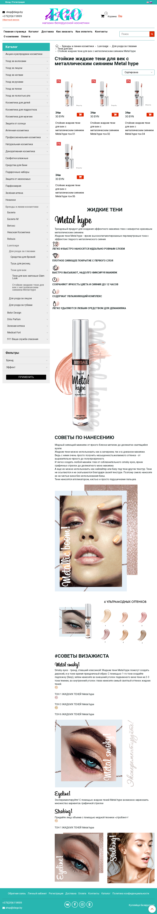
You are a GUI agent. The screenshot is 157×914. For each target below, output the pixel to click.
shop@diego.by (14, 12)
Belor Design (14, 312)
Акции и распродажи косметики (24, 54)
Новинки (11, 199)
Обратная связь (17, 893)
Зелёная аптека (14, 192)
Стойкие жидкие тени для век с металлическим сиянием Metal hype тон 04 (139, 128)
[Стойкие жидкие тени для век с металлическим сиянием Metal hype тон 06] (69, 156)
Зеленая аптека (16, 325)
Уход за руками (14, 81)
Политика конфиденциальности (130, 893)
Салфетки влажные (17, 158)
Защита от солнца (16, 123)
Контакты (101, 31)
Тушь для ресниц (20, 263)
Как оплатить (84, 31)
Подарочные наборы (17, 172)
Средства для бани (16, 165)
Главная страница (15, 31)
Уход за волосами (16, 61)
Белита (11, 212)
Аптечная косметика (17, 130)
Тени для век (65, 48)
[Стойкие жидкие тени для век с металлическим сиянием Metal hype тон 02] (104, 93)
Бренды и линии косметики (78, 46)
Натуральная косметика (19, 144)
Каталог (34, 31)
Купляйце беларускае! (142, 905)
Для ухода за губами (20, 305)
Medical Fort (14, 332)
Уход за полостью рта (18, 95)
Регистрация (56, 893)
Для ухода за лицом (20, 298)
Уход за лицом (14, 68)
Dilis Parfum (14, 319)
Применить (26, 377)
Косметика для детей (18, 102)
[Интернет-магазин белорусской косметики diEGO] (66, 15)
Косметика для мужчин (19, 116)
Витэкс (11, 225)
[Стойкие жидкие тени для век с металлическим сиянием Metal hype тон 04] (139, 93)
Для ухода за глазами (124, 46)
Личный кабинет (37, 893)
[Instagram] (82, 904)
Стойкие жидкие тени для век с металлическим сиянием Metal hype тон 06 (69, 191)
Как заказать (64, 31)
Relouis (11, 238)
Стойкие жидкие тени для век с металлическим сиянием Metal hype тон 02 (104, 128)
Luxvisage (102, 46)
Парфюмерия (13, 185)
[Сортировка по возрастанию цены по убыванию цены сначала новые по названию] (138, 72)
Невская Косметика (18, 232)
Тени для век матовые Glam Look (28, 277)
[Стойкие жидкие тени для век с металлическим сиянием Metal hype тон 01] (69, 93)
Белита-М (12, 219)
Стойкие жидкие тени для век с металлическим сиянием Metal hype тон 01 (69, 128)
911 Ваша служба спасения (22, 339)
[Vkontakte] (67, 904)
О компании (11, 36)
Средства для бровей (23, 256)
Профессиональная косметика (23, 137)
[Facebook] (75, 904)
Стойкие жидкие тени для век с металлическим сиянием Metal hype (28, 287)
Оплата (25, 36)
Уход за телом (14, 88)
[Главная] (56, 46)
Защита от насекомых (18, 179)
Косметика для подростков (21, 109)
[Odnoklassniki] (89, 904)
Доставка (47, 31)
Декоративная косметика (20, 151)
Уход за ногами (14, 74)
